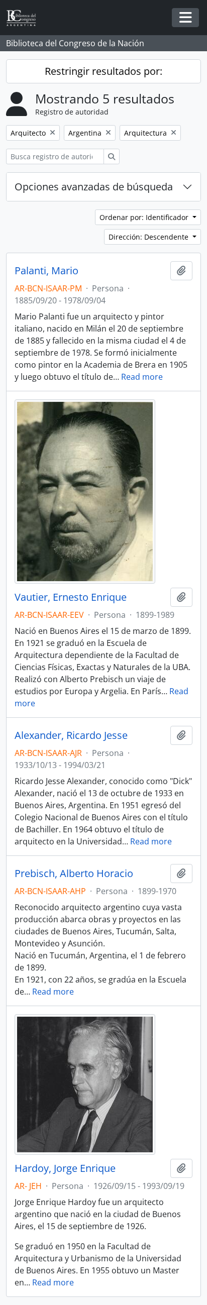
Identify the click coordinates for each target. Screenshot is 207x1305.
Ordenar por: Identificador (144, 217)
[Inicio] (25, 18)
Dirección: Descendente (149, 237)
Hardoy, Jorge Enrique (65, 1168)
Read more (142, 376)
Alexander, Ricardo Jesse (71, 735)
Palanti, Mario (46, 271)
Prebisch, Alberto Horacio (74, 873)
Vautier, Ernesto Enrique (71, 597)
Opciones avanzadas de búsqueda (94, 186)
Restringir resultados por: (103, 71)
